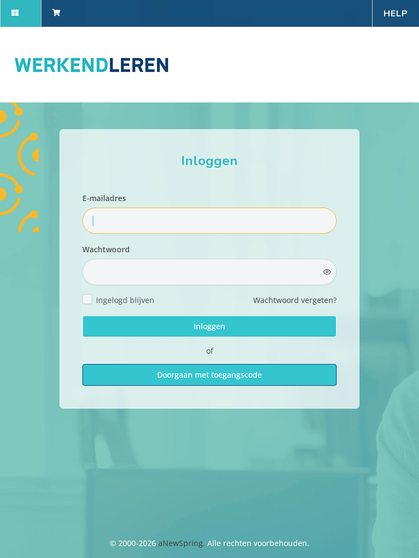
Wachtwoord (106, 249)
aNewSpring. (182, 543)
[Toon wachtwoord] (327, 272)
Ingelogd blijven (125, 300)
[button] (20, 13)
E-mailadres (104, 198)
